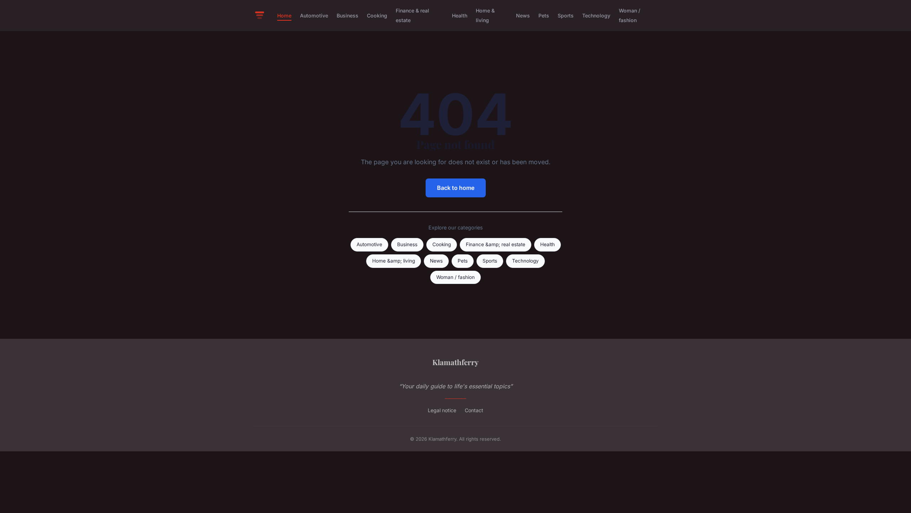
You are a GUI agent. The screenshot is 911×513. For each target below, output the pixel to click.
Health (459, 15)
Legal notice (442, 410)
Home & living (485, 15)
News (523, 15)
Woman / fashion (629, 15)
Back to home (455, 187)
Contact (474, 410)
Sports (566, 15)
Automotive (314, 15)
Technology (596, 15)
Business (347, 15)
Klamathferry (455, 362)
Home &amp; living (393, 261)
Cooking (377, 15)
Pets (543, 15)
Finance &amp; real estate (495, 244)
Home (284, 15)
